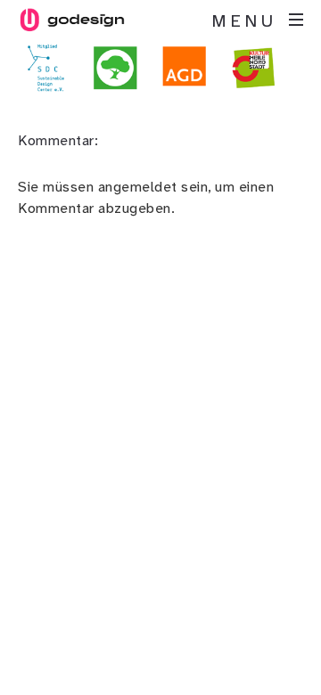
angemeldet (137, 186)
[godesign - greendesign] (71, 19)
